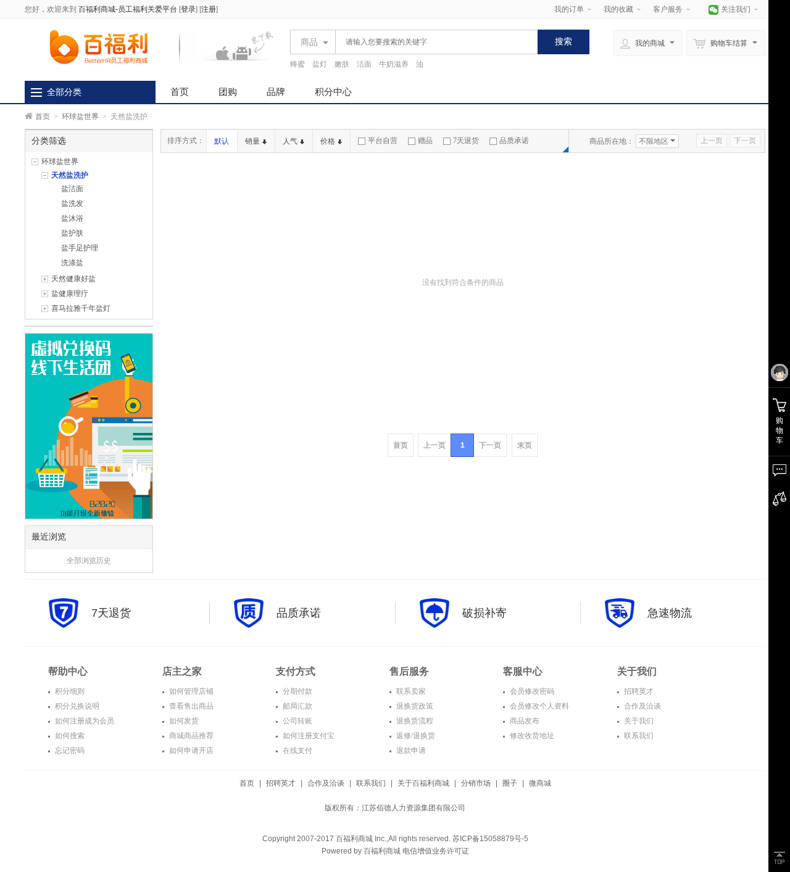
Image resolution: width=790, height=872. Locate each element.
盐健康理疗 (69, 293)
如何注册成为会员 (83, 721)
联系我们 (638, 735)
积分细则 (69, 691)
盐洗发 (72, 203)
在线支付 (296, 750)
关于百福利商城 (423, 783)
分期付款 (296, 691)
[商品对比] (779, 499)
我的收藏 (618, 9)
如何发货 (183, 721)
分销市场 (476, 783)
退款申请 (410, 750)
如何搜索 (69, 735)
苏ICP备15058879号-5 (489, 838)
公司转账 (296, 721)
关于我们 (638, 721)
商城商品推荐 (190, 735)
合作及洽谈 (641, 706)
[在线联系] (779, 470)
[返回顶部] (779, 858)
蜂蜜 (297, 64)
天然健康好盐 (73, 278)
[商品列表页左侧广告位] (88, 425)
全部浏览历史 (89, 560)
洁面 (364, 64)
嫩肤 (342, 64)
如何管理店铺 (190, 691)
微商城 (540, 783)
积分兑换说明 (76, 706)
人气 (290, 141)
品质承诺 (514, 140)
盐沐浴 (72, 218)
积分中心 (333, 91)
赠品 (425, 140)
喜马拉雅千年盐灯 (80, 308)
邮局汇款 (296, 706)
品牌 (276, 91)
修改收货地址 (531, 735)
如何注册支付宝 (308, 735)
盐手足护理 (79, 248)
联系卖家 (410, 691)
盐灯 (319, 64)
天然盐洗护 (69, 175)
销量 (252, 141)
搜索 (563, 41)
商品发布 (523, 721)
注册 (208, 9)
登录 (188, 9)
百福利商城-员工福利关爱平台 (127, 9)
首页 (179, 91)
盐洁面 (72, 188)
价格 (327, 141)
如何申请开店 (190, 750)
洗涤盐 (72, 262)
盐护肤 (72, 233)
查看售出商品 (190, 706)
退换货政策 (413, 706)
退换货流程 (413, 721)
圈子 (509, 783)
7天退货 (466, 140)
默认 (221, 141)
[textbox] (433, 42)
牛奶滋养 (394, 64)
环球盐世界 (80, 116)
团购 (227, 91)
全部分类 (64, 92)
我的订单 (569, 9)
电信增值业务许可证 (435, 851)
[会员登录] (779, 373)
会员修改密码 (531, 691)
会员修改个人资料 (538, 706)
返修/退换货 (414, 735)
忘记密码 (69, 750)
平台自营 (382, 140)
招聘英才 (638, 691)
